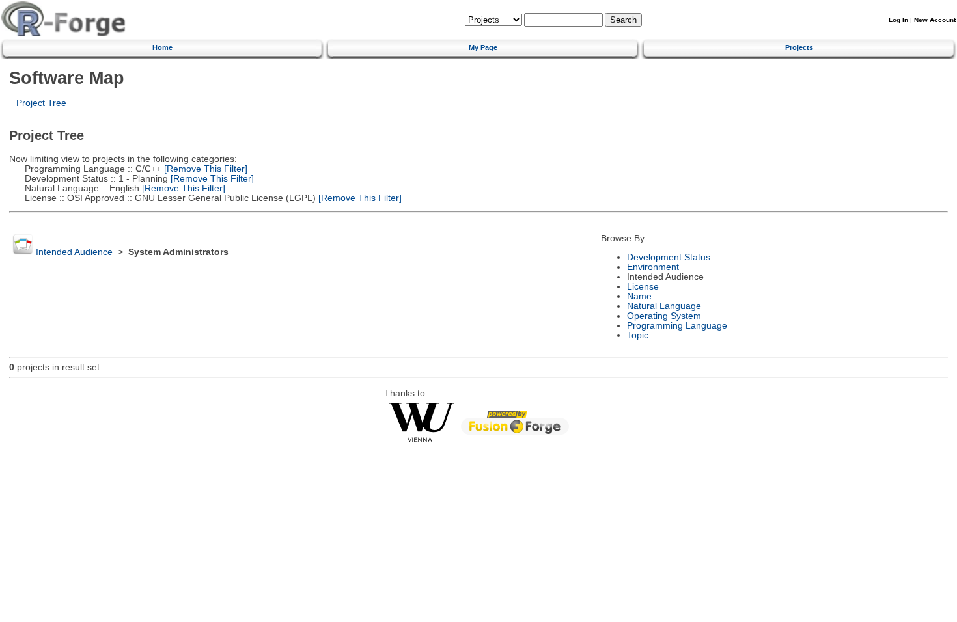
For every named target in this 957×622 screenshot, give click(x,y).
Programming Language (677, 326)
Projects (799, 47)
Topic (637, 335)
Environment (653, 267)
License (643, 286)
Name (639, 296)
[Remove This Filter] (204, 169)
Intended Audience (74, 252)
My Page (483, 47)
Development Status (668, 257)
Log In (898, 19)
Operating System (664, 316)
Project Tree (41, 103)
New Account (935, 19)
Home (162, 47)
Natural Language (664, 306)
